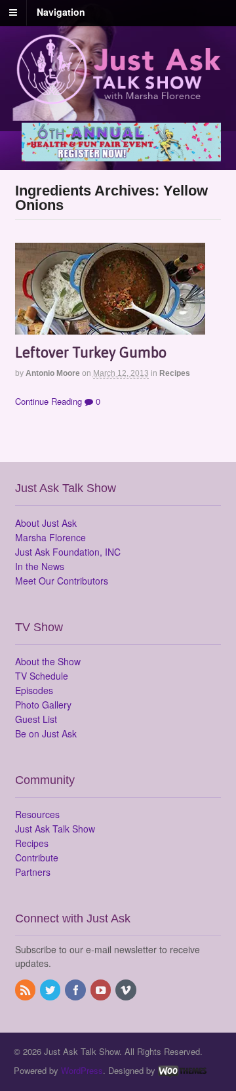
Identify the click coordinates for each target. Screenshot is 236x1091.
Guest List (36, 719)
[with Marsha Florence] (118, 97)
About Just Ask (46, 522)
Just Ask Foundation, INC (68, 551)
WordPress (82, 1070)
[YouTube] (101, 990)
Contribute (36, 857)
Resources (37, 814)
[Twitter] (51, 990)
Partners (32, 871)
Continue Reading (48, 401)
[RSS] (26, 990)
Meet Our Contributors (61, 580)
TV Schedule (41, 675)
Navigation (61, 11)
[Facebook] (76, 990)
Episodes (34, 690)
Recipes (174, 373)
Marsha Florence (50, 537)
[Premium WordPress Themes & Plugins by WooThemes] (182, 1070)
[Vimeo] (126, 990)
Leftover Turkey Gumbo (91, 352)
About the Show (48, 661)
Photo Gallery (43, 704)
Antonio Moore (53, 373)
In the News (39, 566)
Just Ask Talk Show (55, 828)
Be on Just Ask (46, 733)
